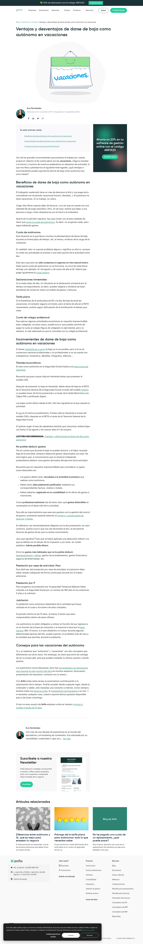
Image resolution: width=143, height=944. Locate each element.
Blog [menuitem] (114, 866)
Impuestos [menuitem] (90, 884)
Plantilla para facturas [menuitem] (120, 893)
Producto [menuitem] (89, 861)
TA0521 (84, 390)
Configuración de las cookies (53, 935)
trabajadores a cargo (35, 349)
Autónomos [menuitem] (65, 870)
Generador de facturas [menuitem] (121, 898)
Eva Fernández (34, 108)
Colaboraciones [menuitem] (118, 884)
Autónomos (43, 10)
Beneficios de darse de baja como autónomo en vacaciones (48, 136)
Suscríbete (26, 784)
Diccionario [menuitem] (116, 870)
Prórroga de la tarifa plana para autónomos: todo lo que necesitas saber (71, 837)
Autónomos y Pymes (29, 22)
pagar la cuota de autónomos (40, 222)
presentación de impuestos (64, 691)
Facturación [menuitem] (90, 866)
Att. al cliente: (26, 867)
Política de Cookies (104, 938)
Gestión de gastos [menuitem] (93, 889)
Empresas (32, 10)
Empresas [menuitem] (65, 866)
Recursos (89, 10)
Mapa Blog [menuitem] (116, 916)
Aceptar (71, 935)
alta (20, 413)
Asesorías (55, 10)
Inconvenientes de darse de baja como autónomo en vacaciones (50, 141)
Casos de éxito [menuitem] (92, 899)
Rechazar (90, 935)
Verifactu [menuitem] (89, 875)
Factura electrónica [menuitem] (93, 870)
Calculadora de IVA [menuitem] (119, 902)
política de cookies (88, 930)
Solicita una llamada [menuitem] (67, 876)
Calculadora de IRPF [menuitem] (120, 907)
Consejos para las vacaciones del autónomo (41, 146)
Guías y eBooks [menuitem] (118, 875)
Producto (77, 10)
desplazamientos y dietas (28, 555)
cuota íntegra (42, 273)
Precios (67, 10)
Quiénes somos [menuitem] (92, 893)
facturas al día (41, 691)
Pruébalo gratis (110, 157)
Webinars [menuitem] (115, 879)
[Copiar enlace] (42, 118)
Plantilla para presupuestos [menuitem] (123, 889)
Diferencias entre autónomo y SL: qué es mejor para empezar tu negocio (33, 837)
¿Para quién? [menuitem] (64, 861)
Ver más (67, 739)
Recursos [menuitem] (115, 861)
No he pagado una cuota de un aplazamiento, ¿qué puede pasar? (109, 837)
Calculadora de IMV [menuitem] (120, 912)
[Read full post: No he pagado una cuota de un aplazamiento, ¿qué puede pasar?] (110, 818)
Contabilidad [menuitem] (91, 879)
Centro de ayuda (20, 879)
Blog (18, 22)
